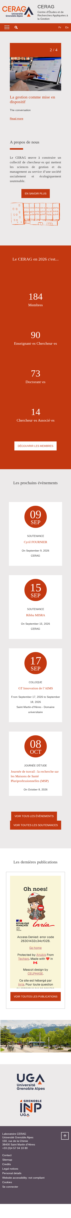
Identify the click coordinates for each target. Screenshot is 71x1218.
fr (60, 27)
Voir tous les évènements (34, 816)
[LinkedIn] (14, 1195)
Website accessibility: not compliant (23, 1177)
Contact (7, 1155)
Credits (6, 1164)
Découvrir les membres (35, 445)
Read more (16, 118)
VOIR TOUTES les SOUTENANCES (35, 825)
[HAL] (5, 1195)
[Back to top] (65, 1136)
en (67, 27)
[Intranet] (24, 1195)
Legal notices (10, 1168)
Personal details (11, 1173)
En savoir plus (35, 193)
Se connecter (10, 1186)
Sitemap (7, 1159)
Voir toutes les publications (35, 996)
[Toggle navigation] (7, 27)
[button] (16, 27)
